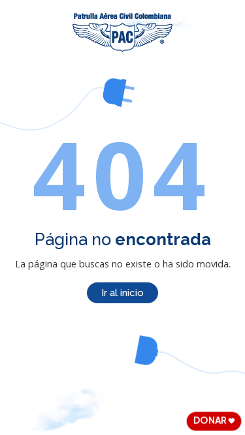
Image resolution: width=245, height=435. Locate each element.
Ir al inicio (122, 293)
